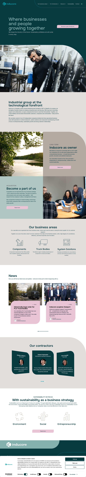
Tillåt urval (74, 463)
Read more (60, 167)
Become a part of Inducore (67, 26)
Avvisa (74, 467)
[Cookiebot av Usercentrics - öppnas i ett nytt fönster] (9, 474)
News (35, 304)
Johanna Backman (21, 320)
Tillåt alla (75, 459)
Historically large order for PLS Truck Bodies (24, 308)
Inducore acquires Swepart (59, 307)
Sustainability (71, 4)
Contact (77, 4)
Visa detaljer (72, 474)
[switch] (39, 474)
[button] (39, 331)
